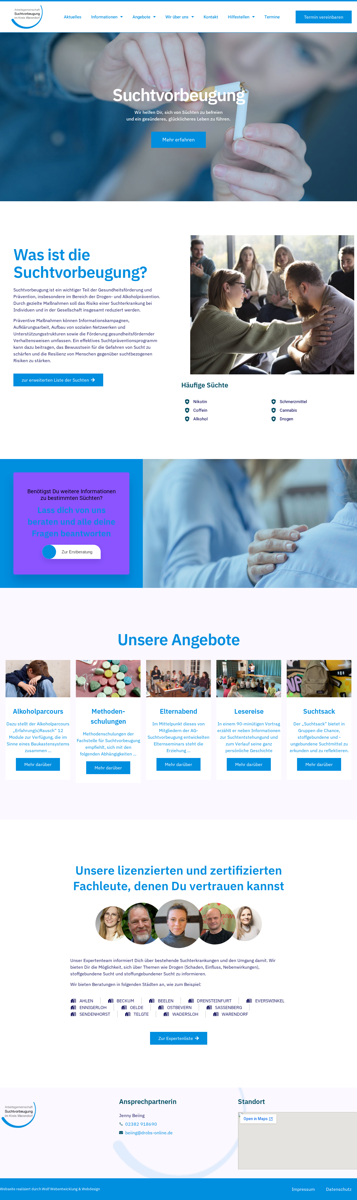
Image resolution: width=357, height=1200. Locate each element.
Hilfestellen (238, 17)
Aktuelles (72, 17)
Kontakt (211, 17)
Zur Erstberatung (77, 551)
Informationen (104, 17)
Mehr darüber (38, 764)
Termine (272, 17)
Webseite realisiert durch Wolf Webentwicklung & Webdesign (50, 1189)
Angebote (141, 17)
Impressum (303, 1189)
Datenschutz (338, 1189)
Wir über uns (177, 17)
